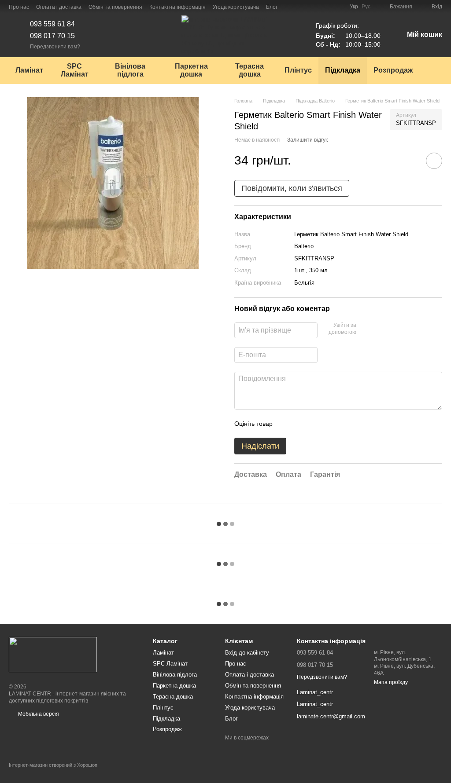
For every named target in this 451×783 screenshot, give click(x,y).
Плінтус (298, 70)
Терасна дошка (249, 70)
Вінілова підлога (130, 70)
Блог (271, 7)
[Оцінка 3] (315, 423)
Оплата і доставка (58, 7)
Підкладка (342, 70)
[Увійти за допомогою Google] (380, 329)
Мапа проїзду (391, 682)
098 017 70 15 (52, 36)
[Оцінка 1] (287, 423)
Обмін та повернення (115, 7)
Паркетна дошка (191, 70)
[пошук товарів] (435, 70)
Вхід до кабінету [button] (247, 652)
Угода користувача (236, 7)
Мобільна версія (38, 714)
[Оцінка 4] (329, 423)
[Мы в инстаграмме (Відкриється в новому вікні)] (300, 6)
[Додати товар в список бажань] (434, 161)
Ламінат (29, 70)
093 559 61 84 (52, 24)
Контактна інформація (177, 7)
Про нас (19, 7)
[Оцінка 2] (301, 423)
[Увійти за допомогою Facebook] (366, 329)
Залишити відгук (307, 140)
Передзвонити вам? (55, 47)
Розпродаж (393, 70)
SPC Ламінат (75, 70)
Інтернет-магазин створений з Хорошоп (53, 765)
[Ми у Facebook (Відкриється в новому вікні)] (289, 6)
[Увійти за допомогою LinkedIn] (394, 329)
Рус (366, 6)
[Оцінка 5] (343, 423)
